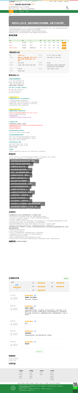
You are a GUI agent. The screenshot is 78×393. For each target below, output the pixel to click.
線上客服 (53, 383)
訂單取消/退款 (66, 1)
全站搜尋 (33, 1)
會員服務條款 (32, 383)
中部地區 (20, 374)
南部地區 (20, 376)
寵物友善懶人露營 (28, 59)
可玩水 (34, 59)
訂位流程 (50, 383)
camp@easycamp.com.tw (49, 388)
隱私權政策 (23, 383)
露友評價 (27, 11)
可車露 (31, 57)
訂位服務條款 (46, 383)
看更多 (64, 42)
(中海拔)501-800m (21, 55)
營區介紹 (16, 11)
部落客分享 (52, 376)
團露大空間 (20, 57)
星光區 (10, 45)
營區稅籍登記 (58, 383)
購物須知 (19, 383)
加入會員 (51, 1)
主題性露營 (52, 379)
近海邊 (19, 59)
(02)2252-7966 (25, 388)
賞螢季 (22, 59)
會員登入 (55, 1)
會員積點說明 (37, 383)
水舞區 (10, 42)
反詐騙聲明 (27, 383)
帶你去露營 (52, 374)
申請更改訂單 (60, 1)
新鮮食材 (41, 374)
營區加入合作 (41, 383)
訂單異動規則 (21, 11)
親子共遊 (35, 57)
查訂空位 (11, 11)
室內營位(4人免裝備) (13, 47)
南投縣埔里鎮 (11, 4)
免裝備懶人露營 (26, 57)
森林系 (19, 60)
